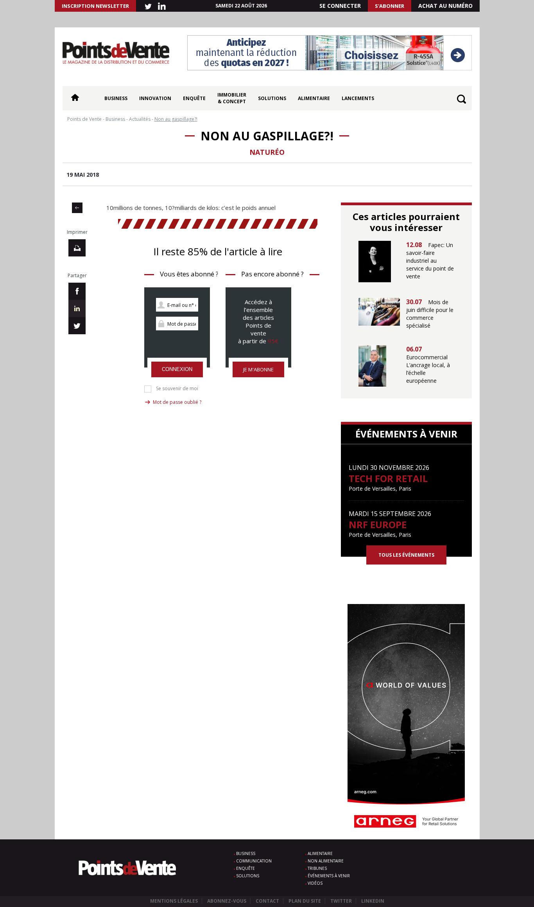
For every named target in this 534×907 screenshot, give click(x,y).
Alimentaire (314, 98)
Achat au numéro (445, 5)
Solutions (272, 98)
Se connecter (340, 5)
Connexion (177, 369)
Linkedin (372, 901)
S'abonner (389, 5)
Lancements (358, 98)
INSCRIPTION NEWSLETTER (95, 5)
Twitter (341, 901)
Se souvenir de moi (177, 388)
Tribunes (317, 868)
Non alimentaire (326, 861)
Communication (254, 861)
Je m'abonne (258, 369)
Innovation (155, 98)
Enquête (194, 98)
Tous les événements (406, 555)
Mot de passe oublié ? (177, 402)
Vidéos (315, 883)
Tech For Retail (388, 478)
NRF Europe (378, 524)
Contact (267, 901)
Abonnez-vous (226, 901)
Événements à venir (329, 875)
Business (115, 98)
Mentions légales (174, 901)
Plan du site (305, 901)
